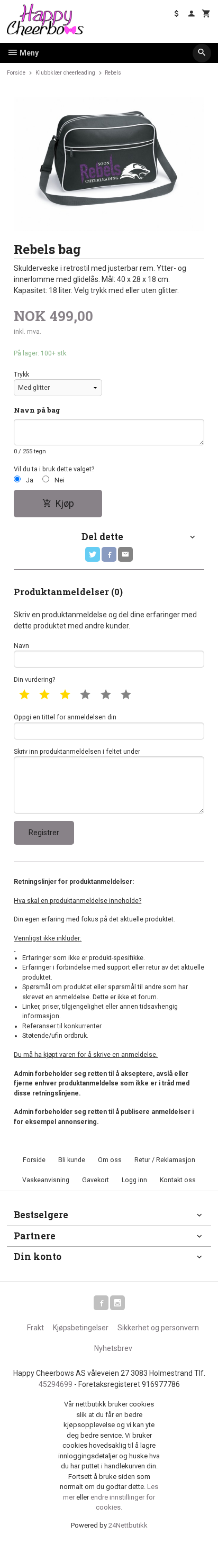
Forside (16, 72)
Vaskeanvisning (45, 1180)
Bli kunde (71, 1160)
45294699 (55, 1384)
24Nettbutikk (128, 1525)
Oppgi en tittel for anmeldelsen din (65, 717)
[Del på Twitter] (92, 554)
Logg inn (134, 1180)
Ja (29, 480)
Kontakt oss (178, 1180)
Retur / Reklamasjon (164, 1160)
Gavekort (95, 1180)
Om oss (110, 1160)
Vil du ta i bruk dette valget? (54, 469)
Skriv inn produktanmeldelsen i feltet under (77, 751)
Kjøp (65, 503)
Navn (21, 646)
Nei (59, 480)
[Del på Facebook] (109, 554)
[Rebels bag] (109, 164)
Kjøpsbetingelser (80, 1327)
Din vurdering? (34, 679)
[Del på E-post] (125, 554)
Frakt (35, 1327)
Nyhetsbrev (113, 1348)
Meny (28, 53)
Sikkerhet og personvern (158, 1327)
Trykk (21, 374)
